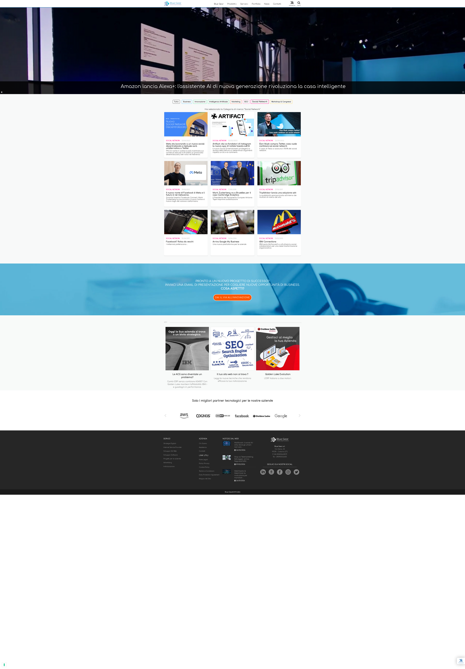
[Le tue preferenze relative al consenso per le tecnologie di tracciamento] (4, 664)
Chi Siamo (203, 443)
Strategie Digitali (169, 443)
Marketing (236, 102)
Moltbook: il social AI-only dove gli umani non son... (243, 445)
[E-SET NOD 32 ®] (222, 416)
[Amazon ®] (184, 416)
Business (187, 102)
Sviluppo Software (170, 455)
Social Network (259, 102)
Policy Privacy (204, 463)
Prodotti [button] (231, 4)
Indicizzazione (168, 466)
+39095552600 (281, 457)
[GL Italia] (261, 416)
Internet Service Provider (172, 447)
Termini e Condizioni (206, 471)
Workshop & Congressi (281, 102)
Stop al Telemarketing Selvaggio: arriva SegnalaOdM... (243, 459)
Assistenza (203, 447)
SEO (246, 102)
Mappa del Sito (205, 479)
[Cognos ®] (203, 416)
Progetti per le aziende (172, 459)
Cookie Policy (204, 467)
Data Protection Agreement (209, 475)
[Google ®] (281, 416)
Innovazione (200, 102)
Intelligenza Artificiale (218, 102)
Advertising (167, 462)
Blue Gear (219, 4)
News (266, 4)
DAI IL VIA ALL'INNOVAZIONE (232, 297)
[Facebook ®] (242, 416)
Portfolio (256, 4)
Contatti (277, 4)
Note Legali (203, 459)
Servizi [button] (243, 4)
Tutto (176, 102)
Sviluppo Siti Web (170, 451)
